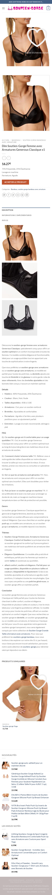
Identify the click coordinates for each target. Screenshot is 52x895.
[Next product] (4, 158)
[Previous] (4, 68)
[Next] (11, 68)
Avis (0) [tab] (5, 220)
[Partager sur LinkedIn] (27, 195)
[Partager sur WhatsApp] (4, 195)
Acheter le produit (15, 182)
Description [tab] (7, 210)
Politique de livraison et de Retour (26, 882)
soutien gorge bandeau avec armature (31, 189)
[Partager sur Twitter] (13, 195)
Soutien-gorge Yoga (10, 726)
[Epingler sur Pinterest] (22, 195)
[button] (3, 8)
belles (12, 560)
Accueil (5, 140)
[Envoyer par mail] (18, 195)
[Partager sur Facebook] (9, 195)
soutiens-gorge (29, 646)
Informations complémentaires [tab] (16, 215)
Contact (39, 880)
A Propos (30, 880)
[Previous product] (9, 158)
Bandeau (16, 140)
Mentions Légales (17, 880)
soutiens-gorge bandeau (23, 637)
